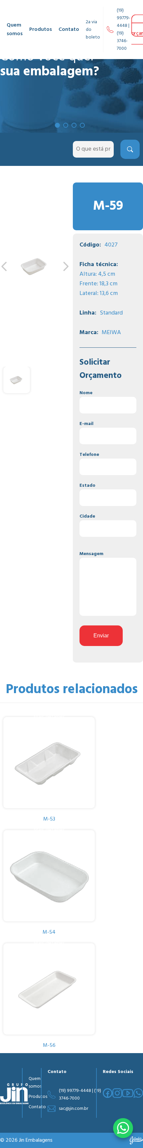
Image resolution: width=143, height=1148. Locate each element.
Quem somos (15, 29)
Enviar (101, 635)
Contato (69, 29)
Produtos (40, 29)
